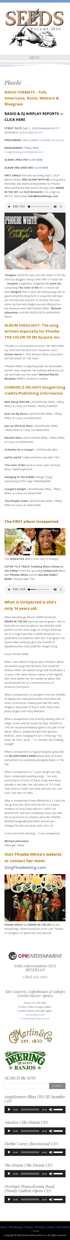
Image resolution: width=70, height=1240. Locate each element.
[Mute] (51, 1109)
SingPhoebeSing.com (25, 867)
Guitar (36, 1230)
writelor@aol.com (35, 1014)
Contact (50, 1227)
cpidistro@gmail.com (31, 132)
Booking (39, 1227)
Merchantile (63, 1227)
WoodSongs (15, 1227)
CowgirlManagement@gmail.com (23, 152)
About (3, 1227)
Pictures (28, 1227)
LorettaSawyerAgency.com (35, 1018)
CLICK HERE (14, 119)
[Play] (9, 1109)
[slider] (59, 1109)
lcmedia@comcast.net (51, 140)
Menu (35, 57)
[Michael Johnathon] (35, 28)
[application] (35, 1109)
